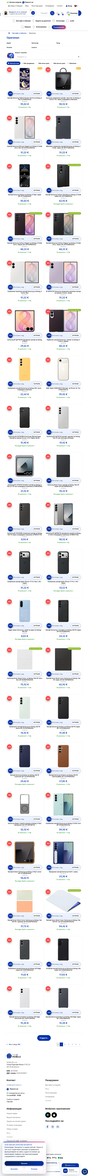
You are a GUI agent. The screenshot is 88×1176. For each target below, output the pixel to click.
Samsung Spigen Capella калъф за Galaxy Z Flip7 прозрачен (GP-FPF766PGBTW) (24, 824)
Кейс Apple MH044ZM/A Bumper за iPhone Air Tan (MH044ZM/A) (63, 388)
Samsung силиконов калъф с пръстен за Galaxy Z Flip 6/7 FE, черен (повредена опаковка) (63, 98)
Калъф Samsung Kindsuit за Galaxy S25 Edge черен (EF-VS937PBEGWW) (63, 1017)
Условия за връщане (14, 1125)
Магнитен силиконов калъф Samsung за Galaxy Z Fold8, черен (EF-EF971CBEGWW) (63, 147)
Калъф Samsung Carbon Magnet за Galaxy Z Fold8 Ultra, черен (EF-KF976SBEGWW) (63, 243)
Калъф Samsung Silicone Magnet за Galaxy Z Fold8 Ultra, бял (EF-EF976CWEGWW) (24, 147)
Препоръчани (14, 63)
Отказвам (34, 1169)
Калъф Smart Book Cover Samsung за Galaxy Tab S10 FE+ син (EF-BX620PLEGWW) (63, 920)
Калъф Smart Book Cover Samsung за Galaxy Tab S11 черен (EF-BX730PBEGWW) (63, 679)
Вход (70, 6)
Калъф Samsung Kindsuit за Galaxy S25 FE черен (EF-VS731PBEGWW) (63, 727)
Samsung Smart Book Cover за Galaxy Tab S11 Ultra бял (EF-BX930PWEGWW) (24, 679)
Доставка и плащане (15, 6)
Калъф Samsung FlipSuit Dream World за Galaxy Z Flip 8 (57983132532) (25, 98)
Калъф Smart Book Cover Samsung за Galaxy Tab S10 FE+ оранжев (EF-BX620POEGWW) (25, 920)
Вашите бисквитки (13, 1117)
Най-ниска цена (44, 63)
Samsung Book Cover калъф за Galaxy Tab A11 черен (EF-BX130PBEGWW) (63, 485)
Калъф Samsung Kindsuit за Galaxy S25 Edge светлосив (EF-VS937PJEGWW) (24, 1017)
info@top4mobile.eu (14, 1085)
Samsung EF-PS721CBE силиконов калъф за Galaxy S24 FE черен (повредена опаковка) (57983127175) (24, 534)
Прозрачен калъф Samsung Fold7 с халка (63, 872)
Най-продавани (29, 63)
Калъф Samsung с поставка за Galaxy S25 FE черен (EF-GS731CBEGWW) (63, 630)
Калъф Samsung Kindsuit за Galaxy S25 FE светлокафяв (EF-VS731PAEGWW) (63, 775)
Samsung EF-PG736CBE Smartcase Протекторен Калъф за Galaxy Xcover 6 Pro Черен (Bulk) (24, 437)
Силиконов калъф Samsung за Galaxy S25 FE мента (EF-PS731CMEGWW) (24, 727)
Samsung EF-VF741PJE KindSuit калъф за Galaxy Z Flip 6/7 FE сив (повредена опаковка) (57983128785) (24, 485)
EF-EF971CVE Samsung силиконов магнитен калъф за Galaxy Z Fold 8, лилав (63, 292)
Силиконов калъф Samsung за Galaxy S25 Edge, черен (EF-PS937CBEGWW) (24, 969)
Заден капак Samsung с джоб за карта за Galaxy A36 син (24, 630)
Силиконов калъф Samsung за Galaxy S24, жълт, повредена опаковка (25, 388)
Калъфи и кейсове (19, 33)
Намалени (72, 63)
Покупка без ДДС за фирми (17, 1141)
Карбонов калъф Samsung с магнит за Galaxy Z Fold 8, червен (63, 340)
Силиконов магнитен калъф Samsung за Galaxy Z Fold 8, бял (25, 292)
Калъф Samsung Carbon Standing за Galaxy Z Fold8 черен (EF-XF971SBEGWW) (63, 195)
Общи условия (12, 1129)
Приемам (24, 1163)
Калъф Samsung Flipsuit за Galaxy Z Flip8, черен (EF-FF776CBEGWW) (24, 195)
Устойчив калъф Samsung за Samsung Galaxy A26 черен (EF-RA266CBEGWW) (63, 969)
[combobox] (48, 56)
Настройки (14, 1169)
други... (44, 1038)
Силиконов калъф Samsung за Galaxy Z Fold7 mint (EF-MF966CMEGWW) (63, 824)
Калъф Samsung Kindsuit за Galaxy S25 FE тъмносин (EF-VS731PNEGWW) (24, 775)
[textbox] (48, 56)
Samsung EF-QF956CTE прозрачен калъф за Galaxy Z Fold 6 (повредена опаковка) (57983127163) (63, 534)
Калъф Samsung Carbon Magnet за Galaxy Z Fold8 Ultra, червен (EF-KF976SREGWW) (24, 243)
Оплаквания (50, 6)
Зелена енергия (15, 2)
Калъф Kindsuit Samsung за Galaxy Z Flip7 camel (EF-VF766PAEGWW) (24, 872)
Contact (59, 6)
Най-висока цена (59, 63)
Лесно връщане (37, 6)
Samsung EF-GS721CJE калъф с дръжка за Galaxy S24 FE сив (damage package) (63, 437)
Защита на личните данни (16, 1121)
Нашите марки (12, 1113)
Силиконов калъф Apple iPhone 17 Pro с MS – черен (63, 582)
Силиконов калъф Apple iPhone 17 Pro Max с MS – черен (24, 582)
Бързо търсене (21, 53)
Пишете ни (29, 2)
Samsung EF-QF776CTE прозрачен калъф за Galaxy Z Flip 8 (24, 340)
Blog (27, 6)
